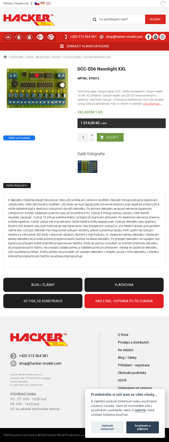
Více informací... (152, 103)
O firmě (123, 335)
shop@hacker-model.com (124, 37)
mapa (47, 378)
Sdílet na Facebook (19, 138)
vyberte (140, 410)
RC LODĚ (18, 37)
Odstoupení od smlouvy (135, 388)
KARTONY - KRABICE (51, 37)
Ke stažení (125, 350)
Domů (5, 56)
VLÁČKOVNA (29, 37)
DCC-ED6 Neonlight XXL (97, 57)
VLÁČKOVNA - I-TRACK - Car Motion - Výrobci (35, 57)
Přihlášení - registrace (134, 365)
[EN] (48, 3)
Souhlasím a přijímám (143, 427)
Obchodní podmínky (132, 373)
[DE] (42, 3)
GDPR (122, 380)
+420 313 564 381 (83, 37)
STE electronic (72, 57)
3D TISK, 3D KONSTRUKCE (40, 37)
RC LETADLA (8, 37)
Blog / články (43, 285)
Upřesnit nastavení (107, 427)
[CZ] (37, 3)
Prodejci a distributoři (133, 342)
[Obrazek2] (87, 172)
